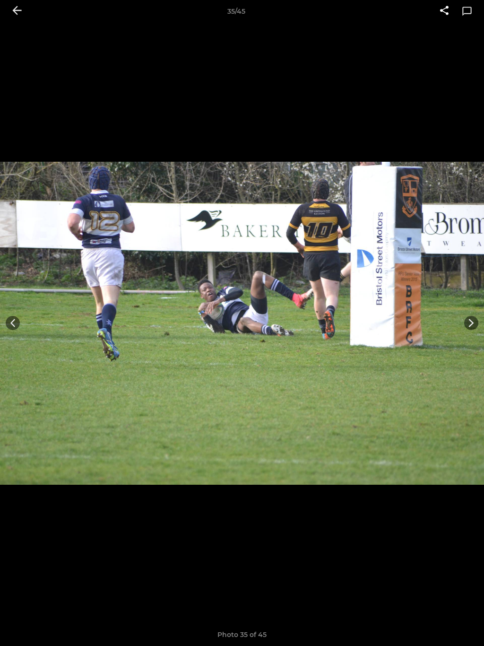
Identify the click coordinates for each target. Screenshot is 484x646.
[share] (444, 11)
